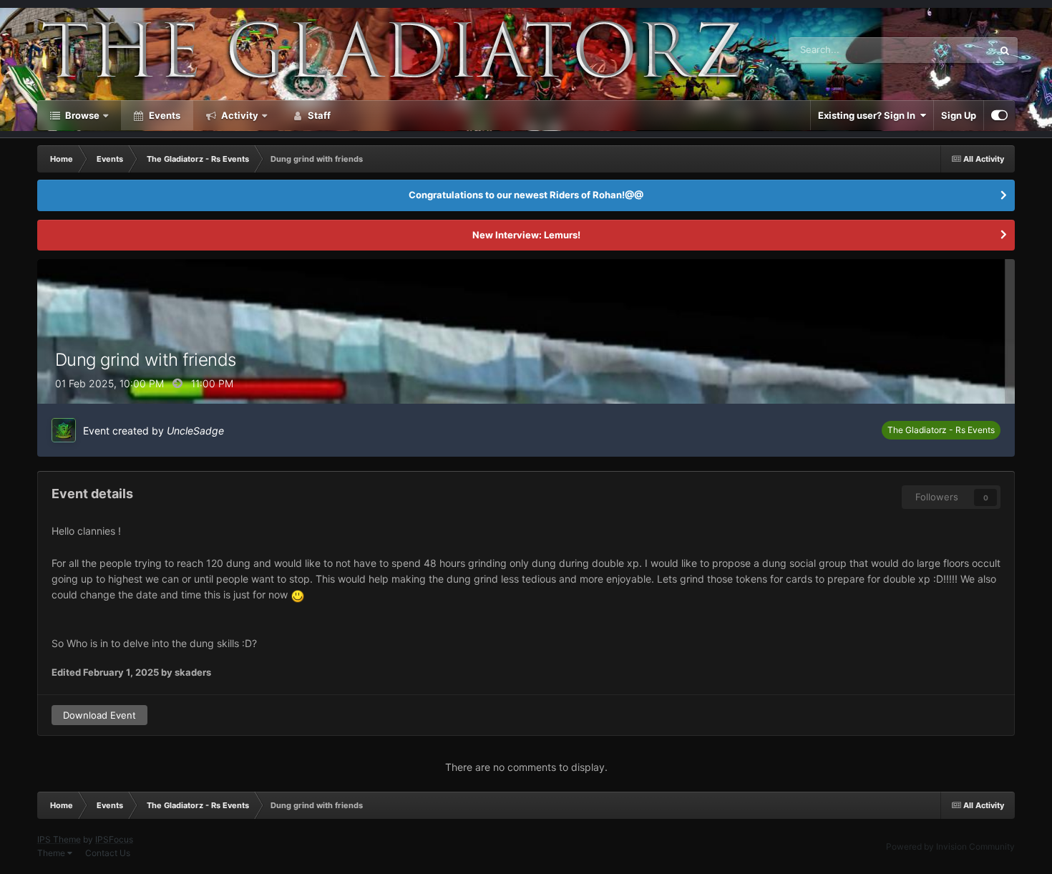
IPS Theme (59, 839)
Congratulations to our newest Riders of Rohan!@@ (526, 194)
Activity (238, 115)
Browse (81, 115)
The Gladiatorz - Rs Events (941, 429)
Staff (318, 115)
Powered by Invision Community (950, 846)
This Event (951, 49)
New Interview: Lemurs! (526, 235)
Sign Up (958, 115)
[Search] (1005, 50)
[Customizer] (999, 115)
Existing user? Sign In (869, 115)
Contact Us (107, 853)
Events (163, 115)
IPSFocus (114, 839)
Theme (52, 853)
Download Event (99, 715)
